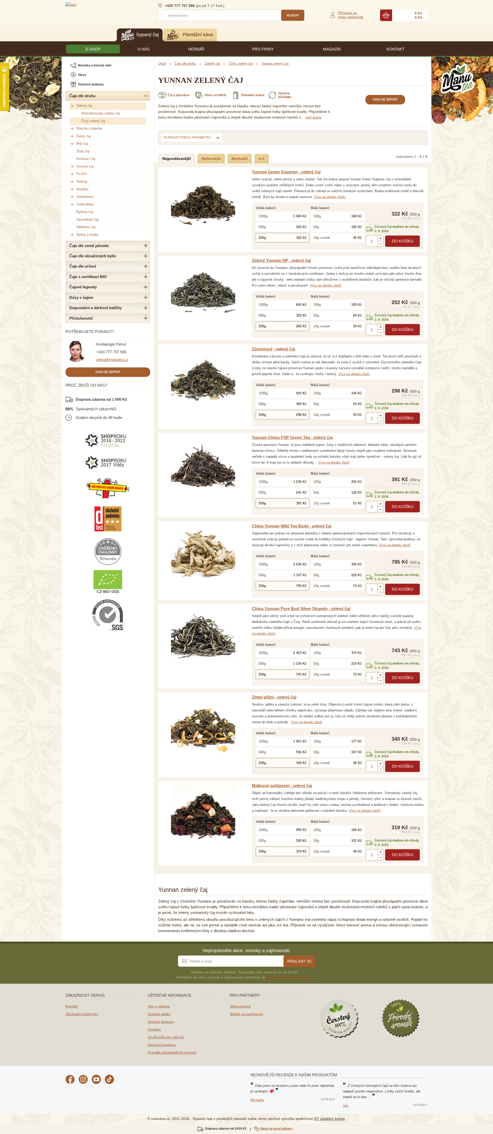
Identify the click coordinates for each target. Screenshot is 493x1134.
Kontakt (71, 1006)
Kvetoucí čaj (86, 159)
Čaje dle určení (82, 266)
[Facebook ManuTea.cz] (70, 1080)
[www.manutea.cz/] (96, 4)
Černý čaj (84, 136)
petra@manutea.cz (112, 359)
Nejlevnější (211, 159)
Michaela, (257, 1100)
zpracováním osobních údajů (289, 977)
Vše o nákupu (159, 1006)
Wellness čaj (86, 227)
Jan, (346, 1106)
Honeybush (85, 197)
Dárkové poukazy (162, 1045)
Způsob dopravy (161, 1022)
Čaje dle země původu (89, 245)
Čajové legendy (83, 287)
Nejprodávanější (176, 159)
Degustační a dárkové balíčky (95, 308)
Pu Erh (82, 174)
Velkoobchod (240, 1006)
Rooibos (83, 189)
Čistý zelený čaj (93, 121)
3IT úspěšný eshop (329, 1119)
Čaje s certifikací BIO (88, 277)
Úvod (162, 63)
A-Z (262, 159)
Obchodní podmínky (81, 1014)
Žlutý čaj (83, 151)
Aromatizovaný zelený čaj (100, 113)
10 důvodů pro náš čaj (166, 1037)
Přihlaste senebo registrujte (350, 15)
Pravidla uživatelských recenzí (172, 1052)
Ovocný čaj (85, 166)
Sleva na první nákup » (276, 1128)
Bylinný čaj (85, 212)
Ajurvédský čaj (88, 219)
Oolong (82, 181)
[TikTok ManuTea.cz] (109, 1080)
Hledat (293, 15)
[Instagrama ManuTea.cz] (83, 1080)
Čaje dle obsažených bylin (92, 256)
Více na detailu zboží (330, 197)
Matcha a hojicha (89, 128)
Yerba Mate (85, 204)
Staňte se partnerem (246, 1014)
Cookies (154, 1029)
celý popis (313, 117)
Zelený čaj (84, 105)
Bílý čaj (82, 143)
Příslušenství (81, 318)
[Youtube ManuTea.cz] (96, 1080)
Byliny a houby (88, 235)
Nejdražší (240, 159)
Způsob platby (159, 1014)
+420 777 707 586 (111, 352)
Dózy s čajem (81, 297)
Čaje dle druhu (82, 96)
